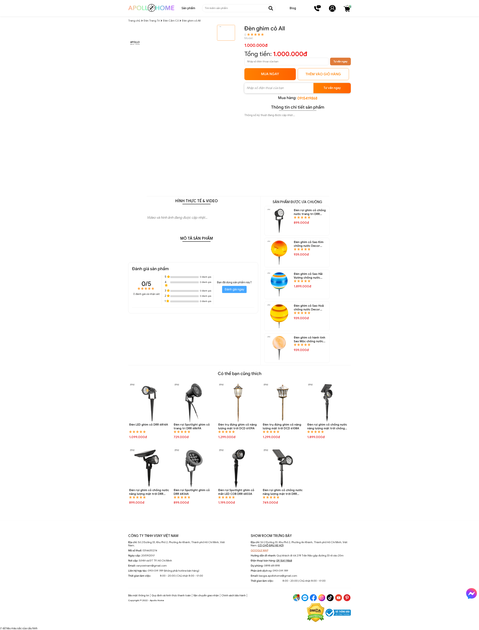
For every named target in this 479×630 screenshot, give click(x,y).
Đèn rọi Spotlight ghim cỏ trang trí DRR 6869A (192, 426)
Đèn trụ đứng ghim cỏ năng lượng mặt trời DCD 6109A (237, 426)
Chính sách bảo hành (233, 595)
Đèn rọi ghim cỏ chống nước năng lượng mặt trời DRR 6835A (149, 492)
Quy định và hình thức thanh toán (171, 595)
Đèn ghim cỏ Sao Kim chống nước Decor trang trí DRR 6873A (309, 244)
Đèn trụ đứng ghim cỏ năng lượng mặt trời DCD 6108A (282, 426)
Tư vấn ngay (340, 61)
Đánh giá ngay (234, 289)
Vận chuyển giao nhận (206, 595)
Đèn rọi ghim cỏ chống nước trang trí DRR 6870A (310, 212)
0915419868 (307, 98)
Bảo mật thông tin (138, 595)
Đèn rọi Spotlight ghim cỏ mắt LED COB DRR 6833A (236, 492)
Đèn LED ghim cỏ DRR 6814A (148, 424)
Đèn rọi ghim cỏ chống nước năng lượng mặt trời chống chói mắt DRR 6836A (327, 426)
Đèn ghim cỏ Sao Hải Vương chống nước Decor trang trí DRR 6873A (308, 276)
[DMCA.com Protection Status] (315, 613)
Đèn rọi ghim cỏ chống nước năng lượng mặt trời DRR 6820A (283, 492)
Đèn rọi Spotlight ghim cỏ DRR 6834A (192, 492)
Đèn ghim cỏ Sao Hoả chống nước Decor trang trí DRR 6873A (309, 307)
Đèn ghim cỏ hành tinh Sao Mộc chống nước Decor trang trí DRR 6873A (309, 339)
